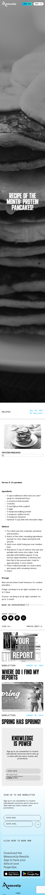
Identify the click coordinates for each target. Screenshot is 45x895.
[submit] (36, 824)
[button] (4, 618)
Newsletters (9, 665)
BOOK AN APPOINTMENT (13, 605)
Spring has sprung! (21, 721)
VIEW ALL (6, 626)
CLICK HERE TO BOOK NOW (17, 841)
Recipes (6, 412)
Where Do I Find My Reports (20, 674)
